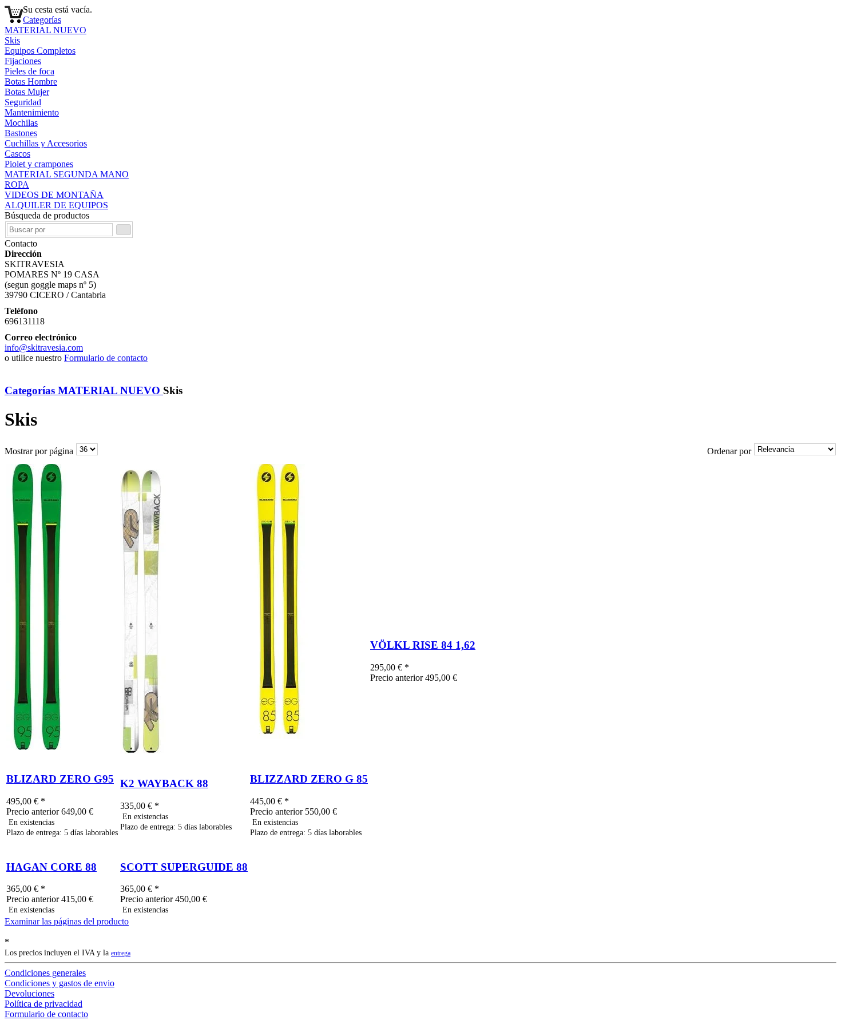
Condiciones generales (45, 973)
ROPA (17, 184)
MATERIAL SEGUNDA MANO (67, 174)
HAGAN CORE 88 (51, 867)
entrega (120, 953)
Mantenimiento (32, 112)
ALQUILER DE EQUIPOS (56, 205)
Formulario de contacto (106, 358)
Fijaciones (23, 61)
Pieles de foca (29, 71)
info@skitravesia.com (44, 347)
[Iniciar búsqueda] (123, 229)
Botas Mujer (27, 92)
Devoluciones (29, 993)
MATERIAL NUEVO (45, 30)
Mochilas (21, 123)
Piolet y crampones (39, 164)
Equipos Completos (40, 50)
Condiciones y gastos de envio (59, 983)
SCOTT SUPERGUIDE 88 (184, 867)
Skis (12, 40)
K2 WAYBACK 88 (164, 783)
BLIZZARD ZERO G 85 (309, 779)
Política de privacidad (43, 1004)
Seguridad (23, 102)
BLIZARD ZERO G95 (60, 779)
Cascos (17, 153)
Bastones (21, 133)
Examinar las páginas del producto (67, 921)
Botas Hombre (31, 81)
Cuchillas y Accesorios (46, 143)
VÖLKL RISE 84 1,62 (422, 645)
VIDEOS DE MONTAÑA (54, 195)
